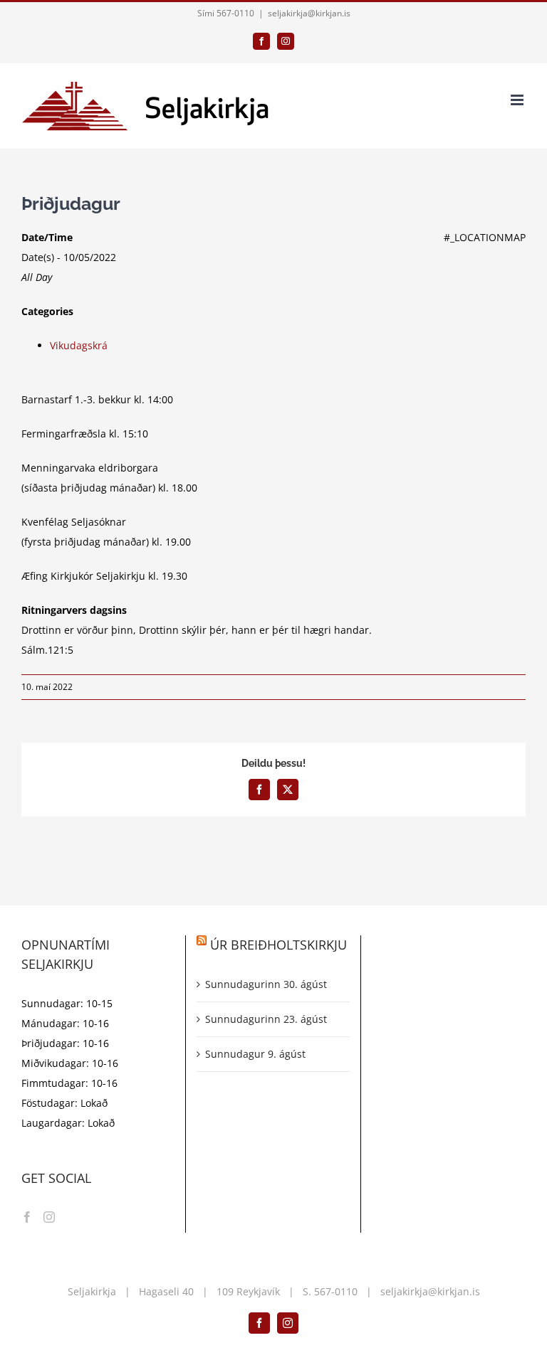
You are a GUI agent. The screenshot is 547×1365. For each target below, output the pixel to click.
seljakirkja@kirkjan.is (309, 13)
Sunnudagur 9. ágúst (255, 1054)
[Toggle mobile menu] (518, 99)
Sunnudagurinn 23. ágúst (266, 1019)
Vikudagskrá (79, 345)
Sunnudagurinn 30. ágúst (266, 984)
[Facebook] (27, 1217)
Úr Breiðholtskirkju (278, 944)
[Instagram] (49, 1217)
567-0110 (336, 1291)
